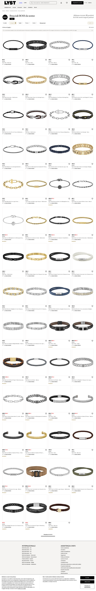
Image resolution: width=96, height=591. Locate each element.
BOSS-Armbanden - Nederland (29, 564)
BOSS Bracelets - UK (26, 551)
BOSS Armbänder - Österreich (29, 555)
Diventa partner (64, 573)
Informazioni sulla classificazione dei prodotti (71, 568)
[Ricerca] (32, 3)
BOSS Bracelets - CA (26, 549)
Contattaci (63, 560)
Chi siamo (63, 549)
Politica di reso (64, 553)
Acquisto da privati (65, 569)
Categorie (63, 571)
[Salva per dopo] (23, 59)
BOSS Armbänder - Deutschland (29, 557)
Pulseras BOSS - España (27, 558)
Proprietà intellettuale (65, 566)
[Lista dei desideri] (67, 3)
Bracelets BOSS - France (27, 560)
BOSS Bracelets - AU (26, 548)
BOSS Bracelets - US (26, 553)
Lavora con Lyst (64, 558)
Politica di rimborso (65, 557)
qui (75, 30)
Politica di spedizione (65, 551)
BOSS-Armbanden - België (28, 562)
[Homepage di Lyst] (10, 3)
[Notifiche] (61, 3)
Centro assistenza (65, 548)
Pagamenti (63, 555)
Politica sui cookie (22, 588)
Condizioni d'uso (64, 562)
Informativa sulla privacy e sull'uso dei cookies (71, 564)
